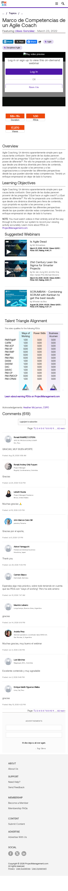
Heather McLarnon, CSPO (36, 407)
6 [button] (43, 428)
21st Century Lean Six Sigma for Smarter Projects (43, 265)
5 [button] (41, 428)
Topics (12, 13)
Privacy (11, 868)
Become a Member (18, 802)
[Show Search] (62, 3)
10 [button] (51, 428)
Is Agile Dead (38, 241)
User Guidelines (23, 868)
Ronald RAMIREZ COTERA (24, 437)
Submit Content (16, 823)
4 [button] (39, 428)
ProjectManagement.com (15, 228)
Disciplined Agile (13, 47)
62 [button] (58, 428)
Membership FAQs (18, 808)
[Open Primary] (56, 3)
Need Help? (14, 781)
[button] (34, 54)
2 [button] (35, 428)
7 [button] (45, 428)
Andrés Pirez (19, 631)
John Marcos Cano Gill (23, 520)
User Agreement (39, 868)
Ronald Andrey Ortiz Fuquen (25, 464)
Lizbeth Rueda (20, 492)
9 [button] (48, 428)
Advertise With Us (17, 837)
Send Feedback (16, 787)
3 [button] (37, 428)
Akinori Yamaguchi (21, 546)
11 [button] (53, 428)
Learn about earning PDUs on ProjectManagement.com (32, 396)
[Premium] (16, 248)
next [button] (62, 428)
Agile (49, 41)
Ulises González (25, 31)
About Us (13, 768)
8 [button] (47, 428)
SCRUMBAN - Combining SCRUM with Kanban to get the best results (46, 295)
